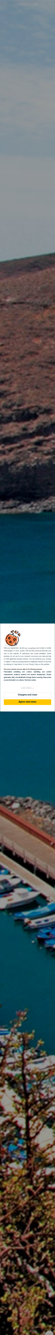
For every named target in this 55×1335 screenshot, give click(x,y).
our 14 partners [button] (30, 648)
